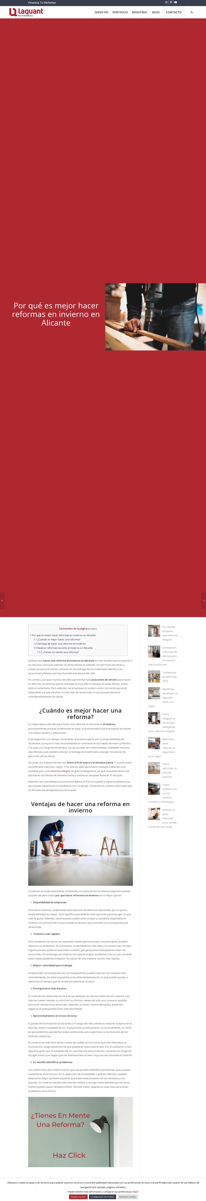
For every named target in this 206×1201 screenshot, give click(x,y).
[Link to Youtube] (175, 2)
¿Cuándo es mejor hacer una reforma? (56, 639)
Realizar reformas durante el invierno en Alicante (63, 648)
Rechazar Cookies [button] (127, 1196)
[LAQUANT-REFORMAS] (26, 12)
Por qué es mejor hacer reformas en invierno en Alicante (63, 635)
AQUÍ (135, 1191)
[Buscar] (191, 12)
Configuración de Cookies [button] (102, 1196)
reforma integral (60, 771)
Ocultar (92, 628)
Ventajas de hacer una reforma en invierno (59, 643)
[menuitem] (101, 12)
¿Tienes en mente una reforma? (58, 652)
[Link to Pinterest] (171, 2)
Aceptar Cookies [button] (78, 1196)
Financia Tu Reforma (42, 2)
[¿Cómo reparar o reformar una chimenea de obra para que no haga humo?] (2, 600)
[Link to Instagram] (166, 2)
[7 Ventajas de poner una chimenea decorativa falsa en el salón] (203, 600)
